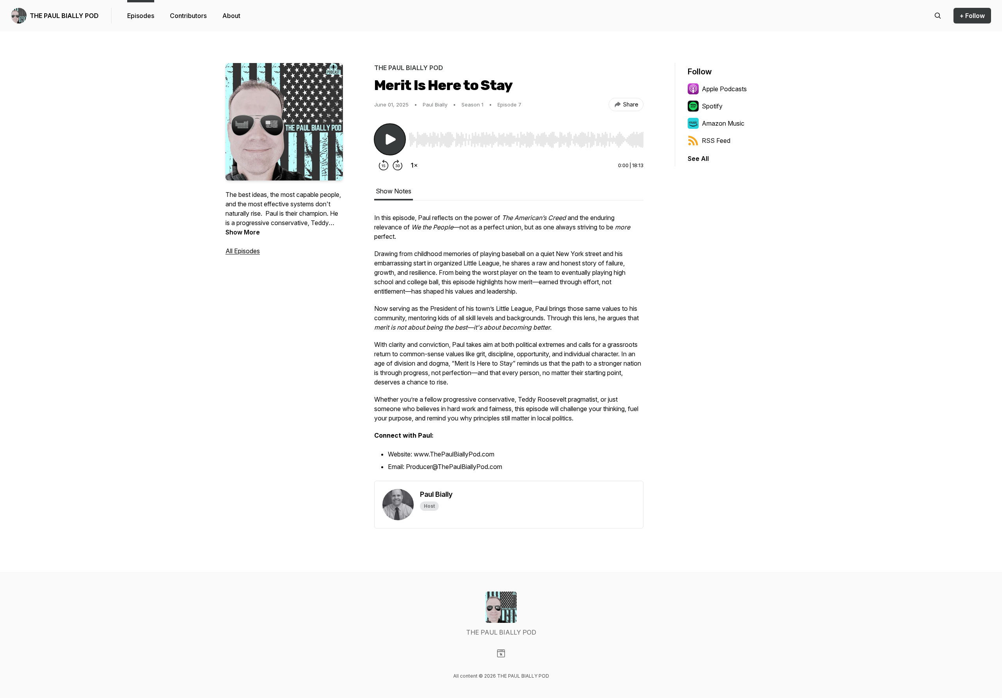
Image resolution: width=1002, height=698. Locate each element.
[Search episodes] (938, 15)
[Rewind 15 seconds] (383, 165)
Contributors (188, 16)
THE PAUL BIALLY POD (64, 16)
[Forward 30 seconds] (397, 165)
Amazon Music (723, 123)
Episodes (140, 16)
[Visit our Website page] (501, 653)
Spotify (712, 106)
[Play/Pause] (389, 139)
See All (698, 158)
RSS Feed (716, 140)
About (231, 16)
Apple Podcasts (724, 89)
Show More (242, 232)
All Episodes (242, 251)
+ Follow (972, 16)
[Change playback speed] (414, 165)
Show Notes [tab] (393, 191)
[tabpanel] (508, 347)
